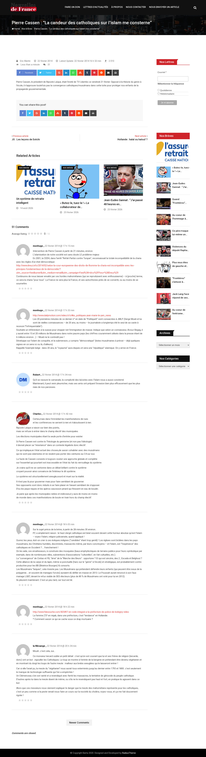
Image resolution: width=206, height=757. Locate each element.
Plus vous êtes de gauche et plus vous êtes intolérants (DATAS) (180, 264)
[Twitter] (30, 113)
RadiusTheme (129, 753)
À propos (117, 7)
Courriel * (162, 72)
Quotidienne (166, 90)
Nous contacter (136, 7)
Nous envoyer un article (164, 7)
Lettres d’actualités (95, 7)
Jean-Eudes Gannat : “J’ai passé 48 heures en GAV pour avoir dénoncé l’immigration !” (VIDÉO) (180, 185)
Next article (140, 136)
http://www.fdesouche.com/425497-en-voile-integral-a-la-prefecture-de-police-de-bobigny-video (81, 612)
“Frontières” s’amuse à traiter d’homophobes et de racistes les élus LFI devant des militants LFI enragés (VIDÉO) (180, 280)
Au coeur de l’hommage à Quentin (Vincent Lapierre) (179, 217)
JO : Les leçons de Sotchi (26, 139)
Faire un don (72, 7)
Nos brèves (27, 29)
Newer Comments (79, 722)
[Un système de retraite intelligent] (172, 151)
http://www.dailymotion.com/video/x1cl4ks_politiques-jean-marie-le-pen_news (72, 315)
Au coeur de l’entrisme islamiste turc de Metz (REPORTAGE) (179, 312)
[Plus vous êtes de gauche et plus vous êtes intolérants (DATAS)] (164, 266)
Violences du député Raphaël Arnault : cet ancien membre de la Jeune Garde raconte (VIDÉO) (180, 248)
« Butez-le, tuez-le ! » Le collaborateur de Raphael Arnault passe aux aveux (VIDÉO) (181, 169)
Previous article (20, 136)
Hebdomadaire (167, 94)
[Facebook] (23, 113)
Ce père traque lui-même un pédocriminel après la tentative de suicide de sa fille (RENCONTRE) (180, 233)
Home (17, 29)
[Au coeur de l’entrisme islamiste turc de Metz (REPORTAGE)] (164, 314)
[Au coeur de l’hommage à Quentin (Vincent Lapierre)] (164, 219)
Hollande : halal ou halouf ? (132, 139)
